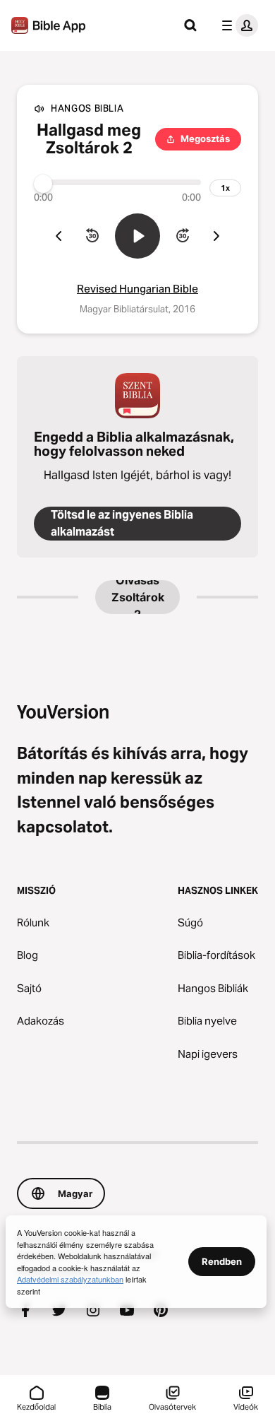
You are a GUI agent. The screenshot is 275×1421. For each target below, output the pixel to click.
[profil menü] (237, 25)
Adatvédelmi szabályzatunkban (70, 1279)
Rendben (222, 1261)
